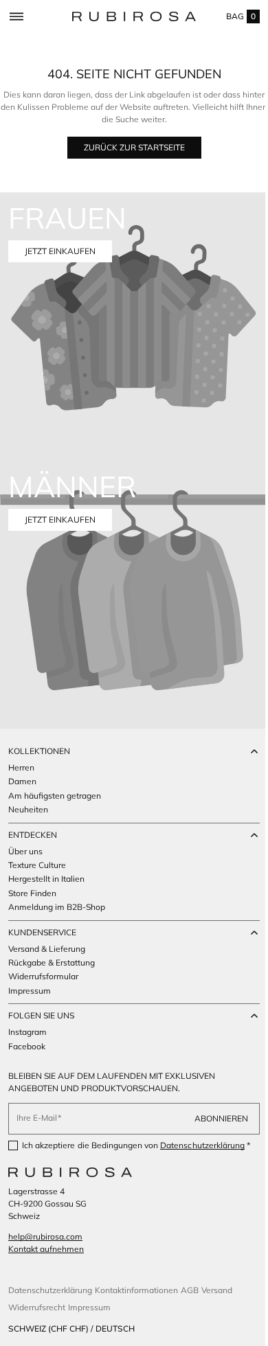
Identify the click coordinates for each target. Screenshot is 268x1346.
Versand (216, 1290)
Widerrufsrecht (36, 1307)
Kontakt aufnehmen (46, 1249)
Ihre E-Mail (36, 1107)
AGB (190, 1290)
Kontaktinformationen (136, 1290)
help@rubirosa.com (45, 1236)
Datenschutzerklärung (202, 1134)
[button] (16, 16)
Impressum (89, 1307)
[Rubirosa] (70, 1172)
